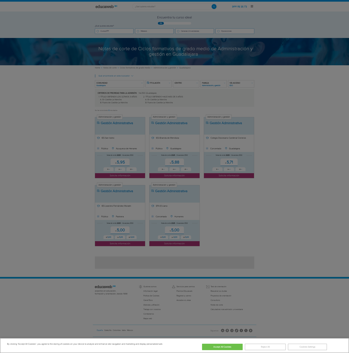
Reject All (265, 347)
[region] (174, 345)
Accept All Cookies (222, 347)
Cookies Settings (307, 347)
